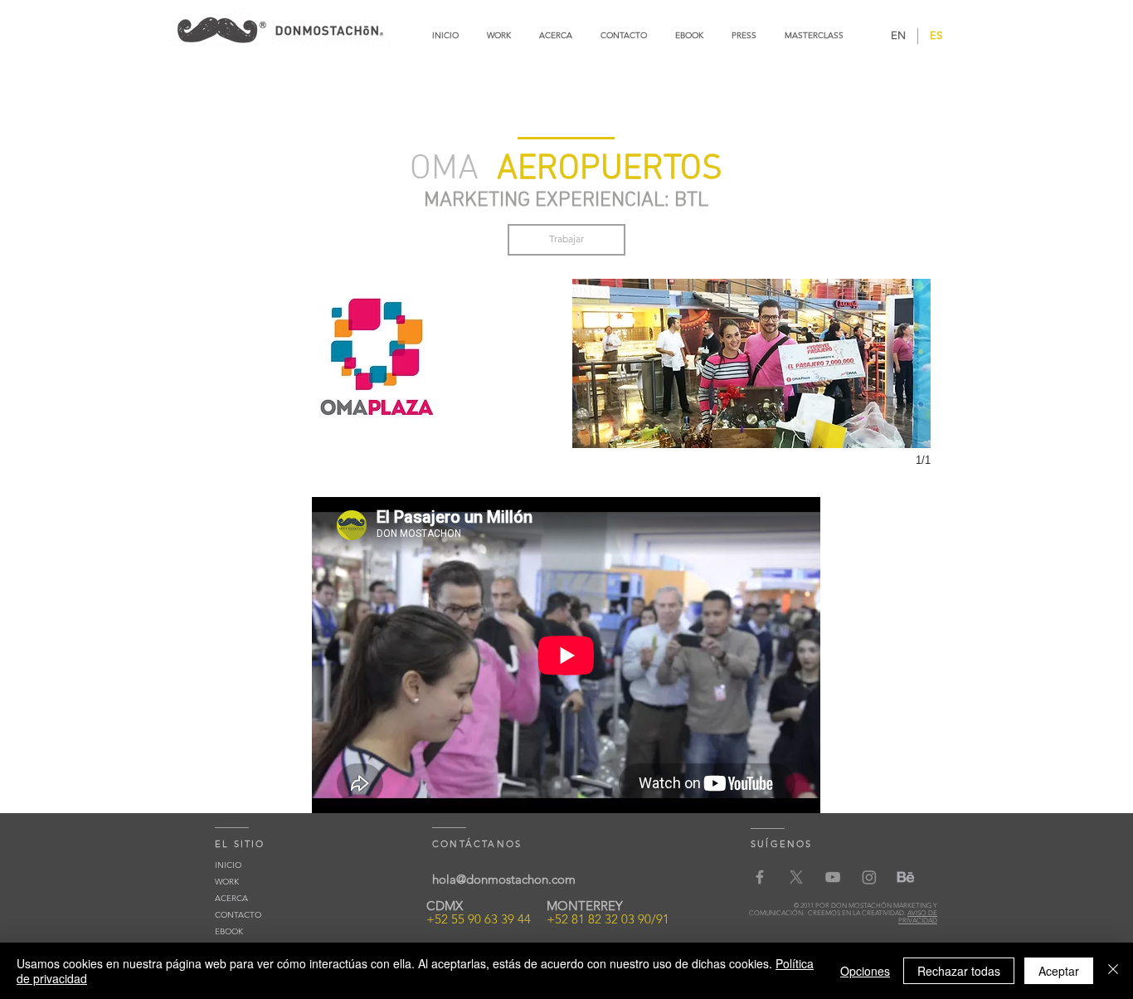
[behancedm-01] (906, 877)
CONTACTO (238, 914)
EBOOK (229, 931)
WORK (227, 881)
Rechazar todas (958, 970)
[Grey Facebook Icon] (760, 877)
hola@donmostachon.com (504, 879)
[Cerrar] (1113, 971)
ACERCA (231, 898)
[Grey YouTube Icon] (833, 877)
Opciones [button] (865, 970)
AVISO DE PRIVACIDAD (917, 916)
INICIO (228, 865)
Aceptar (1058, 970)
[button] (381, 363)
